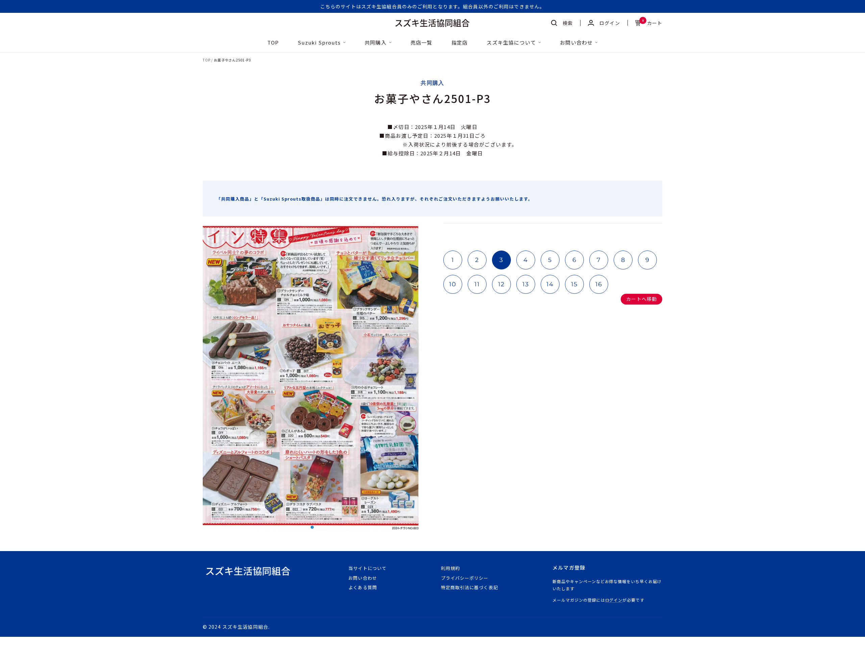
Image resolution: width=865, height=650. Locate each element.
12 (501, 284)
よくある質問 (362, 587)
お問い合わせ (576, 42)
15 (574, 284)
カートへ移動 (641, 298)
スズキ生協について (511, 42)
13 (525, 284)
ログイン (614, 600)
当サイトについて (367, 568)
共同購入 (376, 42)
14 (550, 284)
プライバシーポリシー (464, 578)
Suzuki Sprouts (319, 42)
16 (598, 284)
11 (477, 284)
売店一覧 (421, 42)
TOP (273, 42)
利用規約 (450, 568)
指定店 (459, 42)
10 (452, 284)
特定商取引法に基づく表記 (469, 587)
